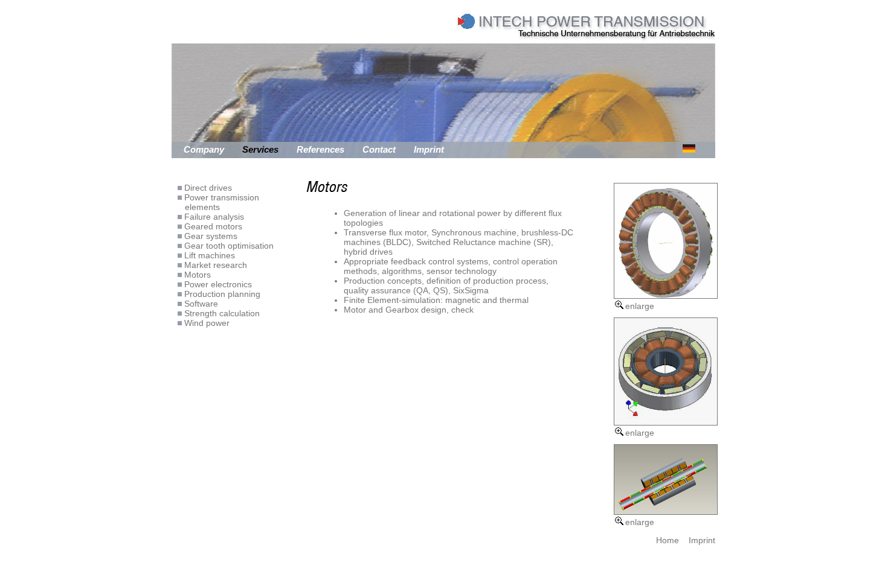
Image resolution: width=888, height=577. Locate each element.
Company (204, 149)
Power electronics (217, 284)
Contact (379, 149)
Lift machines (208, 255)
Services (260, 149)
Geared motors (212, 226)
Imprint (429, 149)
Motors (196, 274)
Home (667, 540)
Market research (214, 265)
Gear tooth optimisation (228, 245)
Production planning (221, 294)
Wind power (206, 323)
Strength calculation (221, 313)
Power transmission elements (218, 202)
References (320, 149)
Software (200, 303)
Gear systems (209, 236)
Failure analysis (213, 217)
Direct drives (207, 188)
